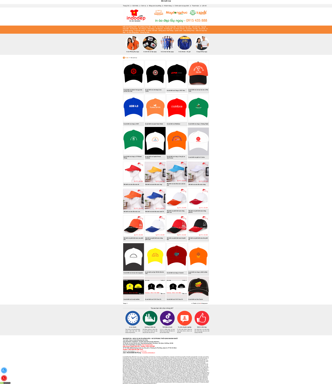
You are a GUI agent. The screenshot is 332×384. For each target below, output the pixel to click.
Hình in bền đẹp (202, 327)
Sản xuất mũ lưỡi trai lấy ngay (140, 366)
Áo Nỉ (154, 27)
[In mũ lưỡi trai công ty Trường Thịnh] (198, 107)
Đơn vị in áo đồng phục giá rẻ (190, 373)
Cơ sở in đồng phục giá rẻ (139, 382)
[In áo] (166, 25)
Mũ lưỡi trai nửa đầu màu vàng (153, 184)
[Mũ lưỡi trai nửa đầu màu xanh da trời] (176, 171)
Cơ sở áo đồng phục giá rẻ (182, 378)
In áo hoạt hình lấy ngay (200, 359)
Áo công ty (142, 362)
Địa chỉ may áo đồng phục (188, 368)
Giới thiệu (135, 5)
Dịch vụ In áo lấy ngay (137, 360)
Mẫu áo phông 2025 (130, 27)
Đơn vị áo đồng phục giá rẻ (138, 379)
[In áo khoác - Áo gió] (184, 49)
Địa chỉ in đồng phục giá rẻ (165, 382)
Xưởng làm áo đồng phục (144, 371)
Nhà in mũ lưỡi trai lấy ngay (173, 364)
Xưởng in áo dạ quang (144, 361)
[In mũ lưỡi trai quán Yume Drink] (155, 107)
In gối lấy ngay (168, 359)
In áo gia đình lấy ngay (136, 359)
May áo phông (172, 362)
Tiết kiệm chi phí (167, 327)
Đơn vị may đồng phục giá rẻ (158, 381)
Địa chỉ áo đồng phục (128, 368)
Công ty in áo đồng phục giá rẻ (145, 373)
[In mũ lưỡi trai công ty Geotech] (176, 256)
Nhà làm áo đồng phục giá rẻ (133, 377)
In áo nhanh (132, 327)
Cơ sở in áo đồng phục (156, 372)
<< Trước (194, 303)
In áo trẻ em (150, 359)
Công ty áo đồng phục (182, 367)
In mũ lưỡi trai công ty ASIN (131, 124)
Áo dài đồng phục (133, 32)
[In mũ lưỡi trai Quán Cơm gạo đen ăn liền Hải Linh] (133, 73)
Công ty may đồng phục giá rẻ (200, 379)
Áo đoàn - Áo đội (191, 29)
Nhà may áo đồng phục (149, 368)
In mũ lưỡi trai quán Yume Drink (154, 124)
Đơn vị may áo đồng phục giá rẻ (146, 375)
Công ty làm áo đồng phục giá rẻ (140, 376)
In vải (155, 359)
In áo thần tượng (156, 360)
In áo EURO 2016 (127, 356)
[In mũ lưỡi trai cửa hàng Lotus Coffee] (155, 73)
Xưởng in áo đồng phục (192, 372)
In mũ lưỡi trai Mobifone (173, 124)
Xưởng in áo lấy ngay (200, 361)
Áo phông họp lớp (135, 362)
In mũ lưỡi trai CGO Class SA (153, 299)
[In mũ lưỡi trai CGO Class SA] (155, 286)
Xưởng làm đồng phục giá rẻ (149, 383)
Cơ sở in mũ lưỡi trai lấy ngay (145, 364)
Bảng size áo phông (155, 5)
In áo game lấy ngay (177, 359)
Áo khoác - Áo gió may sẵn (166, 27)
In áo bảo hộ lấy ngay (167, 51)
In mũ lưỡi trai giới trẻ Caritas (196, 157)
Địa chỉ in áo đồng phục (168, 372)
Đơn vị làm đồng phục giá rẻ (192, 382)
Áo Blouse (159, 29)
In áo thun (158, 356)
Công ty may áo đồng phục (162, 368)
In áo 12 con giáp (147, 360)
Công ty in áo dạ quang (156, 361)
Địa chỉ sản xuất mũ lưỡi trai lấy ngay (142, 367)
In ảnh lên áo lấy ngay (150, 51)
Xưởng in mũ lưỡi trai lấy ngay (130, 364)
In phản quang (185, 360)
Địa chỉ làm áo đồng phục (182, 371)
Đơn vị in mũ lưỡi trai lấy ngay (160, 364)
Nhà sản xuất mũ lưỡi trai (142, 365)
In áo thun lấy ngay (202, 358)
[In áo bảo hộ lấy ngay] (167, 49)
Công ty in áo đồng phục (145, 372)
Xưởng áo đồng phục (139, 368)
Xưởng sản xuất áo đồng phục (201, 370)
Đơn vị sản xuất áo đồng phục (186, 370)
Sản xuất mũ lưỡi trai (131, 365)
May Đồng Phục (189, 30)
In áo (126, 57)
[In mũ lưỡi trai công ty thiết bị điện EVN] (198, 256)
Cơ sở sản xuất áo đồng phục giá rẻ (134, 378)
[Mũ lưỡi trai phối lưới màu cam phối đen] (133, 225)
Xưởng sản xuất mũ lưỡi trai (169, 365)
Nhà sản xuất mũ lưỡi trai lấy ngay (156, 366)
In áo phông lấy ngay (192, 358)
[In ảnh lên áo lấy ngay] (150, 49)
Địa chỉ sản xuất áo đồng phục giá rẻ (183, 377)
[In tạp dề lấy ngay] (202, 49)
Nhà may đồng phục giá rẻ (186, 381)
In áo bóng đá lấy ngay (162, 358)
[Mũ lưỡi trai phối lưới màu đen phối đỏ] (198, 225)
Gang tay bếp (144, 32)
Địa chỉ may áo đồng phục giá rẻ (162, 375)
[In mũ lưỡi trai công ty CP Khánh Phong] (133, 140)
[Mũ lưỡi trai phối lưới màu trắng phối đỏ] (198, 198)
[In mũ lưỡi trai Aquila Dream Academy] (155, 140)
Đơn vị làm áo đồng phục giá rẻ (187, 376)
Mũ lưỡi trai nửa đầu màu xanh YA (154, 211)
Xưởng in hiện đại (150, 327)
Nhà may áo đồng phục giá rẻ (131, 375)
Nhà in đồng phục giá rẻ (199, 381)
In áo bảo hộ (178, 356)
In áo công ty (149, 362)
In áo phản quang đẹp (165, 360)
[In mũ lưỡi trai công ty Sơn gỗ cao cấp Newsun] (176, 140)
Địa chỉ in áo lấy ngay (168, 361)
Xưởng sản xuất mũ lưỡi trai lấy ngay (173, 366)
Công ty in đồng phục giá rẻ (152, 382)
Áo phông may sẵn (144, 27)
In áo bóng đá (126, 358)
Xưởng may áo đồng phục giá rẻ (194, 375)
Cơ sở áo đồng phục (193, 367)
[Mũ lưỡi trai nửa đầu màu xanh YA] (155, 199)
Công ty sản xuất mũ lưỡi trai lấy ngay (160, 367)
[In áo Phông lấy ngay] (132, 49)
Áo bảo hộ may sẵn (184, 27)
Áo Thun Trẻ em (179, 29)
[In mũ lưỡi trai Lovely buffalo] (133, 286)
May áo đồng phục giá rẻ (163, 379)
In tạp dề (188, 356)
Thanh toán (195, 5)
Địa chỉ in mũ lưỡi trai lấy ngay (188, 364)
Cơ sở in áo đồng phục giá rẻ (160, 373)
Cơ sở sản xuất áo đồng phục (172, 370)
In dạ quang (192, 360)
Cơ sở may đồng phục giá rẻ (129, 381)
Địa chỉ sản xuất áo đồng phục (130, 371)
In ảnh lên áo (152, 356)
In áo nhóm (205, 356)
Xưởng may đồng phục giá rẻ (173, 381)
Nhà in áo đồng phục (133, 372)
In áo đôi (183, 356)
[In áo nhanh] (132, 325)
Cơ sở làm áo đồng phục (169, 371)
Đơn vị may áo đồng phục (129, 370)
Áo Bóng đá (168, 29)
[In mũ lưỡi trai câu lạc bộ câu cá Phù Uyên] (198, 73)
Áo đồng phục (173, 367)
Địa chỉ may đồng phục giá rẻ (144, 381)
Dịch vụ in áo (133, 358)
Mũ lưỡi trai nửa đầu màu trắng (197, 184)
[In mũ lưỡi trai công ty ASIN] (133, 107)
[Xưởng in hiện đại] (150, 325)
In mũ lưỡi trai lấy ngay (200, 362)
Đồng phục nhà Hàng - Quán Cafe (170, 30)
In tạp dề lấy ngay (202, 51)
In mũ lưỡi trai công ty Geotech (175, 272)
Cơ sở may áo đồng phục (175, 368)
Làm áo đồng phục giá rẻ (176, 379)
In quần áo (144, 359)
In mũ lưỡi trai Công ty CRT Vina (176, 90)
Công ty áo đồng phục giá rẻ (168, 378)
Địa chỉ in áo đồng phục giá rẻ (175, 373)
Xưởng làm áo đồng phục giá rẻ (156, 376)
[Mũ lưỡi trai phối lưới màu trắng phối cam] (176, 198)
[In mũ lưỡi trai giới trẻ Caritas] (198, 141)
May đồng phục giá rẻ (188, 379)
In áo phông (145, 356)
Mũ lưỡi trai (196, 27)
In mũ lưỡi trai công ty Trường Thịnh (198, 124)
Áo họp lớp (134, 29)
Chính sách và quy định (182, 5)
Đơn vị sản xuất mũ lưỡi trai (155, 365)
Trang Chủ (126, 5)
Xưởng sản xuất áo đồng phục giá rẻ (152, 378)
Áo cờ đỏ (202, 29)
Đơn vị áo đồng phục (204, 367)
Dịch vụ (143, 5)
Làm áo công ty (164, 362)
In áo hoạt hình (161, 359)
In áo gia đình (194, 356)
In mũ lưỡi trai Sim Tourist (195, 299)
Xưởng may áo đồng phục (201, 368)
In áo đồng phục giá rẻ (204, 372)
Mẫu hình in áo (135, 356)
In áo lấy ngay (143, 351)
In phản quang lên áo (176, 360)
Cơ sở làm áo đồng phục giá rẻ (172, 376)
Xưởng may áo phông (181, 362)
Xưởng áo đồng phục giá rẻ (195, 378)
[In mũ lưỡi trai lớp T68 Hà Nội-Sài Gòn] (155, 256)
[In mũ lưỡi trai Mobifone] (176, 107)
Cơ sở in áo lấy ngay (190, 361)
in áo (138, 351)
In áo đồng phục (165, 356)
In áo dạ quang (139, 30)
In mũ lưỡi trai (190, 362)
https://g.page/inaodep (147, 344)
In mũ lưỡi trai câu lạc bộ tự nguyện (133, 272)
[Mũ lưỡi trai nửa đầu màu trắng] (198, 171)
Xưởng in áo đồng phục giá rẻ (130, 373)
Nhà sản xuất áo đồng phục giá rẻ (149, 377)
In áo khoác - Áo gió (185, 51)
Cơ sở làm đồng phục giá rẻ (135, 383)
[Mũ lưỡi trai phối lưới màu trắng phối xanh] (155, 225)
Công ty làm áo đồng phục (157, 371)
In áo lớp (200, 356)
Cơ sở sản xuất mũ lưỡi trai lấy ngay (191, 366)
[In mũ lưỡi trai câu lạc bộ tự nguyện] (133, 256)
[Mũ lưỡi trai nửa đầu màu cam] (133, 199)
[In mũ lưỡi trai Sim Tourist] (198, 286)
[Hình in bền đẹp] (202, 325)
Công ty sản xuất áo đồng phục (156, 370)
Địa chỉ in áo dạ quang (133, 361)
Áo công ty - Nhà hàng (146, 29)
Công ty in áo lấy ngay (179, 361)
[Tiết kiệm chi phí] (167, 325)
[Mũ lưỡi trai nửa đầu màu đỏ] (133, 171)
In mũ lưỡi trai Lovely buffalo (131, 299)
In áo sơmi (153, 358)
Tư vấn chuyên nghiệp (184, 327)
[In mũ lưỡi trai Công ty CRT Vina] (176, 74)
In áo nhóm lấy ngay (182, 358)
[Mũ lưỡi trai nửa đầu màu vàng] (155, 171)
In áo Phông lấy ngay (132, 51)
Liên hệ (204, 5)
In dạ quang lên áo (200, 360)
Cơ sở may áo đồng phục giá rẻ (178, 375)
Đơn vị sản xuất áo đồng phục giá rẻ (165, 377)
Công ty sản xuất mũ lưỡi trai (183, 365)
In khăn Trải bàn (151, 30)
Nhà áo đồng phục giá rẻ (151, 379)
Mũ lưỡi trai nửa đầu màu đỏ (131, 184)
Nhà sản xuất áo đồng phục (142, 370)
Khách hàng (168, 5)
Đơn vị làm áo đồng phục (195, 371)
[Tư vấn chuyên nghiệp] (184, 325)
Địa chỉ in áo (147, 358)
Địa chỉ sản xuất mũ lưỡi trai (197, 365)
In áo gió (172, 356)
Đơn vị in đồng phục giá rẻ (179, 382)
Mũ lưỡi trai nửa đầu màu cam (132, 211)
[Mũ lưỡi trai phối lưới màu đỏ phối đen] (176, 225)
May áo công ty (156, 362)
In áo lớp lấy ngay (172, 358)
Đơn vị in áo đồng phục (180, 372)
